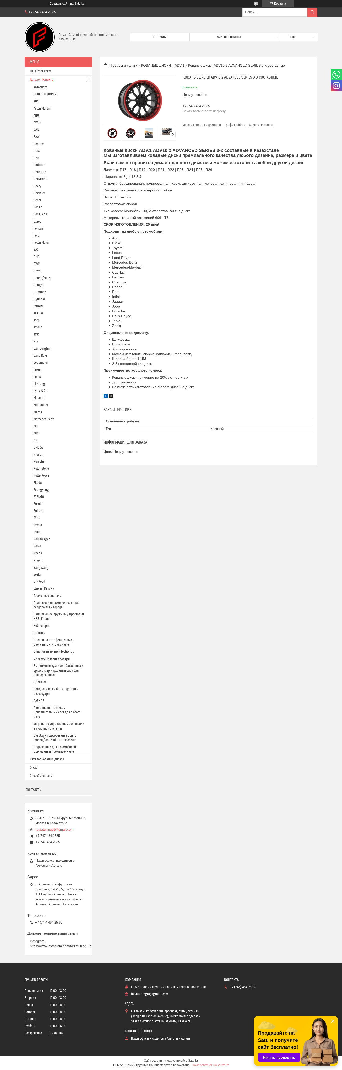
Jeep (37, 320)
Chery (37, 186)
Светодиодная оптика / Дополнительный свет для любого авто (57, 712)
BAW (36, 137)
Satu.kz (193, 1060)
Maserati (40, 398)
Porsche (39, 462)
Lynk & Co (40, 391)
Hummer (40, 292)
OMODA (38, 448)
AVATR (37, 123)
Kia (36, 342)
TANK (37, 518)
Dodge (38, 207)
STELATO (39, 497)
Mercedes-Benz (44, 419)
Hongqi (39, 285)
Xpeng (38, 553)
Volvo (37, 546)
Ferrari (38, 229)
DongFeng (40, 214)
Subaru (38, 511)
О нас (33, 768)
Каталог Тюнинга (41, 80)
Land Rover (41, 356)
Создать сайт (59, 3)
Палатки (39, 633)
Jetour (38, 327)
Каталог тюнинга (228, 37)
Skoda (38, 483)
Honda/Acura (42, 278)
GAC (36, 250)
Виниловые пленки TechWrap (54, 652)
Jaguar (38, 313)
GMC (36, 257)
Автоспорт (40, 87)
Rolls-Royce (41, 476)
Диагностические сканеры (52, 659)
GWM (37, 264)
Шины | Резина (44, 589)
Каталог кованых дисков (47, 759)
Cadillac (39, 165)
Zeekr (37, 575)
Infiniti (38, 306)
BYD (36, 158)
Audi (37, 101)
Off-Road (39, 582)
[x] (111, 397)
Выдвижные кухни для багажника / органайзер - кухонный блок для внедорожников (58, 670)
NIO (36, 440)
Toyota (38, 525)
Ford (37, 236)
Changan (40, 172)
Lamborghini (43, 349)
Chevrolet (40, 179)
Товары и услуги (124, 65)
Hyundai (39, 299)
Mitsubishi (41, 405)
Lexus (37, 370)
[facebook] (106, 397)
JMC (36, 335)
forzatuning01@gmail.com (54, 829)
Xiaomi (38, 561)
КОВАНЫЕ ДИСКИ (156, 65)
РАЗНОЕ (39, 701)
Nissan (38, 455)
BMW (37, 151)
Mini (37, 433)
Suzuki (38, 504)
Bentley (39, 144)
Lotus (37, 377)
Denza (38, 200)
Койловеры (41, 626)
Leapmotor (41, 363)
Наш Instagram (40, 71)
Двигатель (41, 682)
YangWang (41, 568)
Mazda (38, 412)
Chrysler (39, 193)
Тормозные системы (48, 596)
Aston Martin (42, 109)
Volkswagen (42, 539)
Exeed (37, 222)
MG (36, 426)
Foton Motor (41, 243)
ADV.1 (179, 65)
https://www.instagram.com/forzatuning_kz (60, 946)
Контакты (160, 37)
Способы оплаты (41, 776)
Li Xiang (39, 384)
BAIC (36, 130)
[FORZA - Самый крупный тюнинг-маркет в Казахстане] (40, 37)
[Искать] (312, 12)
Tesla (37, 532)
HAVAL (38, 271)
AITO (36, 116)
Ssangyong (41, 490)
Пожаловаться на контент (210, 1065)
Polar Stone (41, 469)
